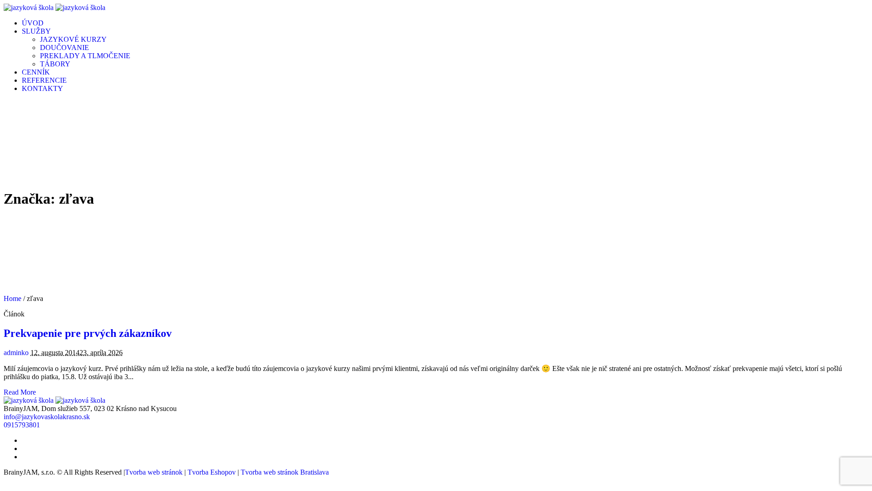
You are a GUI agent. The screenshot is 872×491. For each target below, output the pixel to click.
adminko (16, 352)
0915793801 (22, 425)
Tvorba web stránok (154, 472)
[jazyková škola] (54, 7)
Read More (20, 392)
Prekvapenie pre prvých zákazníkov (88, 333)
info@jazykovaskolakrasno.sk (47, 417)
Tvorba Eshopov (212, 472)
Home (12, 298)
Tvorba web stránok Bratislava (285, 472)
